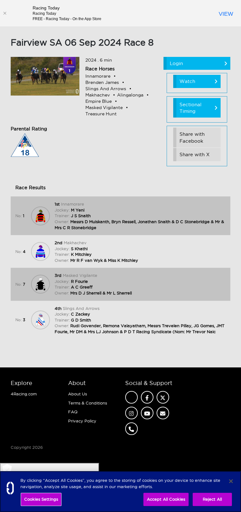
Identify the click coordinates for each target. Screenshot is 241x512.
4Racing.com (24, 394)
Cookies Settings (41, 499)
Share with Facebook (192, 137)
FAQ (73, 412)
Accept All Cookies (166, 499)
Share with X (194, 154)
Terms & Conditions (87, 403)
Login (176, 63)
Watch (187, 81)
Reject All (212, 499)
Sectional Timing (190, 108)
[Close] (5, 13)
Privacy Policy (82, 421)
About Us (77, 394)
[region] (120, 491)
